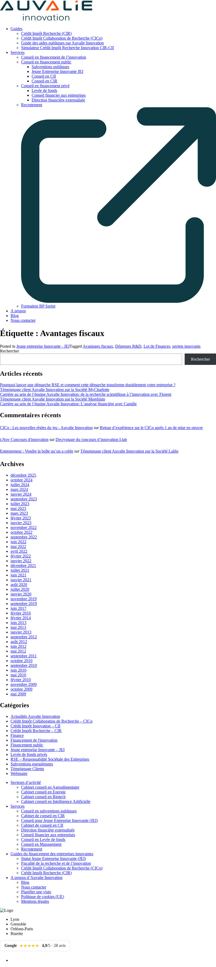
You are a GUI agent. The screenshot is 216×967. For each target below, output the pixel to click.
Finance (17, 735)
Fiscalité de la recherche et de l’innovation (56, 863)
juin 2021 (18, 575)
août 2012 (19, 641)
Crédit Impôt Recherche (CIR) (46, 33)
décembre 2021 (23, 565)
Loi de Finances (157, 346)
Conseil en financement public (46, 62)
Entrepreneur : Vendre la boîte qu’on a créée (36, 451)
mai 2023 (18, 508)
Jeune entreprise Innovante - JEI (43, 346)
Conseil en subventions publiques (49, 811)
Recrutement (31, 849)
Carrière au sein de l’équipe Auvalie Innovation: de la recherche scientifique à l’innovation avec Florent (85, 394)
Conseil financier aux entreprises (59, 95)
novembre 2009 (24, 684)
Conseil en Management (41, 844)
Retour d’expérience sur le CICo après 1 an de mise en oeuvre (151, 427)
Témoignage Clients (27, 768)
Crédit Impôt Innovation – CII (35, 726)
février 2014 (21, 618)
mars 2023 (19, 513)
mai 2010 (18, 675)
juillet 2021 (20, 570)
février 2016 (21, 613)
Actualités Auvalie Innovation (35, 716)
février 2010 (21, 679)
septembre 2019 (24, 603)
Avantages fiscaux (98, 346)
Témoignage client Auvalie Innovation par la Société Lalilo (129, 451)
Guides (16, 28)
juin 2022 (18, 542)
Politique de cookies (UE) (42, 896)
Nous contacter (23, 320)
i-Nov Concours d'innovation (24, 439)
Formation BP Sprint (38, 306)
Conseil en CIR (44, 81)
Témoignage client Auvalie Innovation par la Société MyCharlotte (54, 389)
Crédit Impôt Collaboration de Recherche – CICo (51, 721)
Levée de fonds (44, 90)
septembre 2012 (24, 637)
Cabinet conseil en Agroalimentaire (50, 787)
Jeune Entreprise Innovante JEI (57, 71)
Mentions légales (35, 901)
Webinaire (19, 773)
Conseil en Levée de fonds (43, 839)
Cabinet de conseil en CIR (43, 815)
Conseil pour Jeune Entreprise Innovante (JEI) (59, 820)
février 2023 (21, 518)
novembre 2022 (24, 527)
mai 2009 (18, 694)
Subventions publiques (50, 66)
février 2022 (21, 556)
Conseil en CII (44, 76)
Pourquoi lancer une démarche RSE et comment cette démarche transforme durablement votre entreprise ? (87, 385)
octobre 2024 (21, 480)
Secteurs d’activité (26, 782)
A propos (18, 311)
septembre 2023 (24, 499)
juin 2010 (18, 670)
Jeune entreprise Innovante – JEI (38, 749)
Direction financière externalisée (58, 100)
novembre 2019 (24, 599)
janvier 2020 (21, 594)
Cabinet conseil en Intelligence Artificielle (55, 801)
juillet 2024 (20, 484)
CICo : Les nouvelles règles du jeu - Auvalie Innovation (46, 427)
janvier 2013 (21, 632)
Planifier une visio (36, 892)
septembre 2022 (24, 537)
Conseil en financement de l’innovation (53, 57)
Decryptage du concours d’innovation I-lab (91, 439)
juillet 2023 (20, 503)
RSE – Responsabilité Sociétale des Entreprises (50, 759)
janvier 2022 (21, 561)
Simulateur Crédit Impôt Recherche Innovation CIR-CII (67, 47)
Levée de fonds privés (29, 754)
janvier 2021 (21, 580)
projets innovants (186, 346)
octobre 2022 (21, 532)
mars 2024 (19, 489)
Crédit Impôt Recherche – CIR (36, 730)
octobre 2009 (21, 689)
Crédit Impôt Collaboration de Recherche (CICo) (61, 38)
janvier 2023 (21, 522)
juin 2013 (18, 622)
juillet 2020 (20, 589)
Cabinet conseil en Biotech (43, 796)
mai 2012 (18, 651)
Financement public (27, 745)
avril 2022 (19, 551)
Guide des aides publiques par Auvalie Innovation (62, 43)
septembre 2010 (24, 665)
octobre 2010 (21, 660)
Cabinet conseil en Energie (43, 792)
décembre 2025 (23, 475)
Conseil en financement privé (45, 85)
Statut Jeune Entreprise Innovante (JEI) (53, 858)
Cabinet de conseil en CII (42, 825)
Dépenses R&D (128, 346)
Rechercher (9, 351)
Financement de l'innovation (34, 740)
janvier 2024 (21, 494)
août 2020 (19, 584)
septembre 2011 (24, 656)
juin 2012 (18, 646)
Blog (15, 315)
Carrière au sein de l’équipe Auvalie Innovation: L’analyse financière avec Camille (68, 404)
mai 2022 (18, 546)
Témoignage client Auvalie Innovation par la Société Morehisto (52, 399)
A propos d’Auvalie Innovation (36, 877)
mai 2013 (18, 627)
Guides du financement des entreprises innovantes (52, 854)
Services (17, 52)
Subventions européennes (32, 764)
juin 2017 (18, 608)
